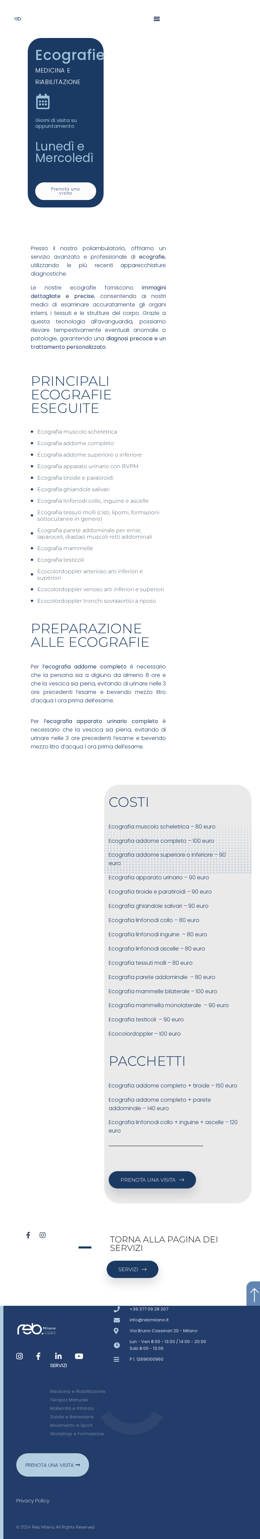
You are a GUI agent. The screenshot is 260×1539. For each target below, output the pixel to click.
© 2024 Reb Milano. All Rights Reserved (55, 1527)
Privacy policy (32, 1500)
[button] (157, 19)
